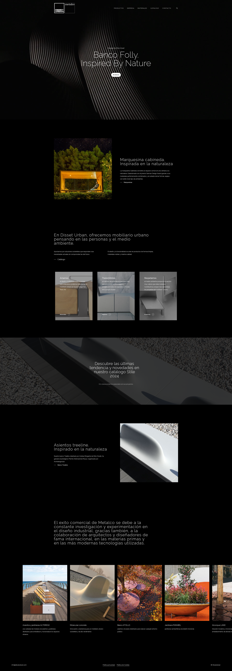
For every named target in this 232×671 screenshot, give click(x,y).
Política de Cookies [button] (123, 665)
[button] (116, 75)
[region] (116, 600)
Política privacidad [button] (109, 665)
